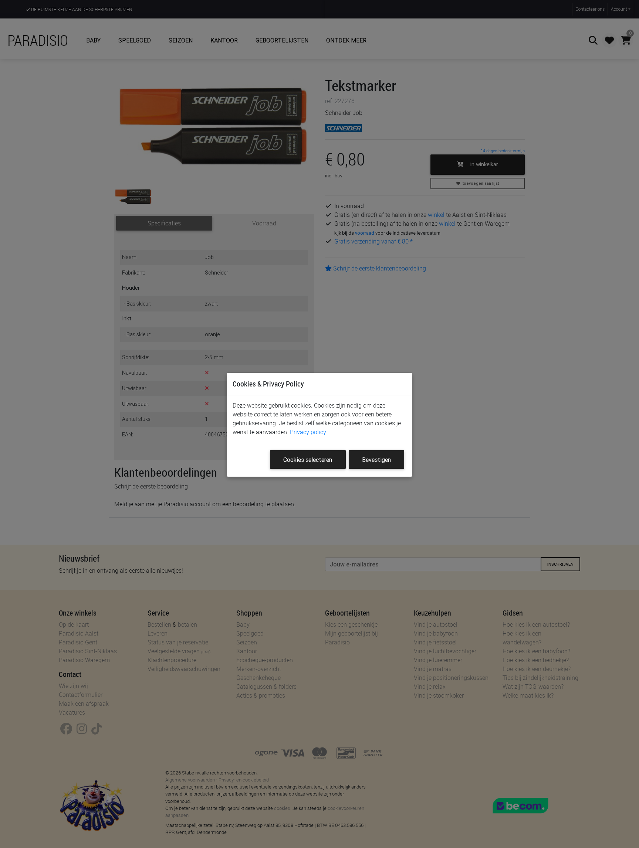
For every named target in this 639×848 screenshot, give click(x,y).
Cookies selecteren (307, 459)
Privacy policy (308, 432)
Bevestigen (376, 459)
